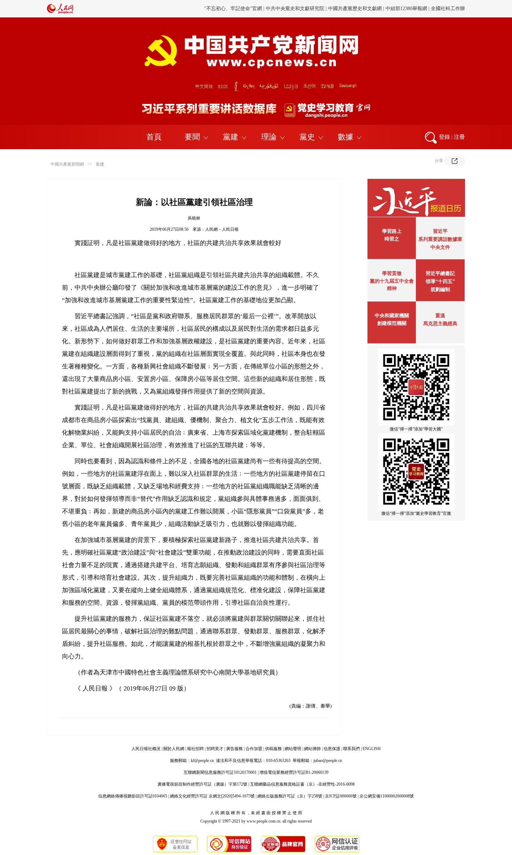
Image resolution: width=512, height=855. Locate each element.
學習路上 (392, 231)
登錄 (444, 137)
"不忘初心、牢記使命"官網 (233, 8)
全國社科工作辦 (448, 8)
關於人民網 (173, 748)
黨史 (307, 136)
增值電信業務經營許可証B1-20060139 (293, 772)
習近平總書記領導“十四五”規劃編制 (440, 281)
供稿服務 (273, 748)
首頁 (154, 136)
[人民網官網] (60, 12)
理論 (269, 136)
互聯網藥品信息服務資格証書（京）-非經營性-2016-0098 (302, 784)
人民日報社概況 (146, 748)
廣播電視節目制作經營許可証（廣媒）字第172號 (202, 784)
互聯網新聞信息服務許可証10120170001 (220, 772)
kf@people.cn (202, 760)
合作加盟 (254, 748)
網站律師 (312, 748)
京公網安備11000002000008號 (386, 796)
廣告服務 (234, 748)
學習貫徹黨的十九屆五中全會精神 (392, 281)
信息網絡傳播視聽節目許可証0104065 (132, 796)
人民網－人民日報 (222, 229)
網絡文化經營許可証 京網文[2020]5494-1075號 (212, 796)
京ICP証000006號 (341, 796)
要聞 (192, 136)
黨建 (230, 136)
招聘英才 (215, 748)
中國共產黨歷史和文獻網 (355, 8)
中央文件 (440, 247)
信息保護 (332, 748)
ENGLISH (372, 748)
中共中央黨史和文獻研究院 (295, 8)
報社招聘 (195, 748)
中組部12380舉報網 (406, 8)
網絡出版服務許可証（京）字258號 (289, 796)
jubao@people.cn (327, 760)
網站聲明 (293, 748)
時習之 (392, 239)
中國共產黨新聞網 (67, 164)
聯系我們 (351, 748)
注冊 (459, 137)
